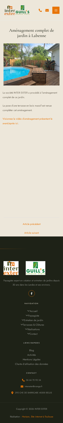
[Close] (59, 4)
